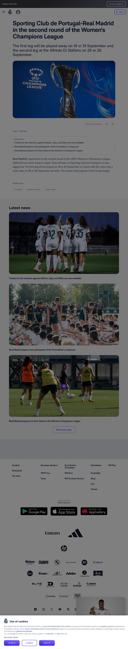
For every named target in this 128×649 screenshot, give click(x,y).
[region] (64, 632)
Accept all (11, 643)
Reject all (47, 643)
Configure (29, 643)
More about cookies (11, 637)
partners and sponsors (24, 631)
